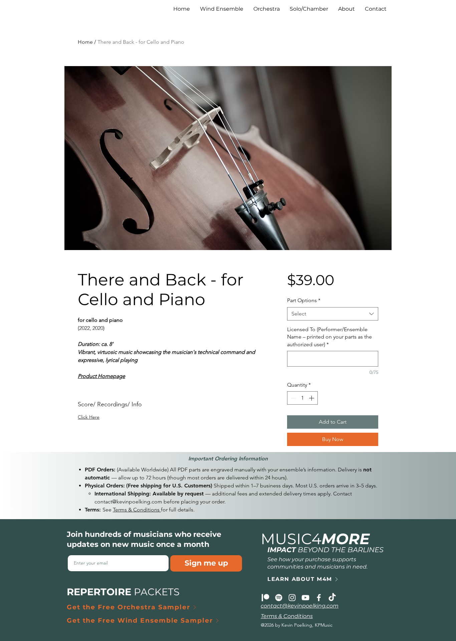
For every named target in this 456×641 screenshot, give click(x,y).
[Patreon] (265, 597)
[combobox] (332, 313)
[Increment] (312, 398)
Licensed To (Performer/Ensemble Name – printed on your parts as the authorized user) (329, 337)
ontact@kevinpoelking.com (301, 606)
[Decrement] (292, 398)
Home (85, 42)
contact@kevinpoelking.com (128, 501)
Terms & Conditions (137, 509)
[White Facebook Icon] (318, 597)
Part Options (303, 300)
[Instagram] (292, 597)
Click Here (88, 417)
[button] (346, 8)
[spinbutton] (302, 398)
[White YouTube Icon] (305, 597)
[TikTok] (332, 597)
